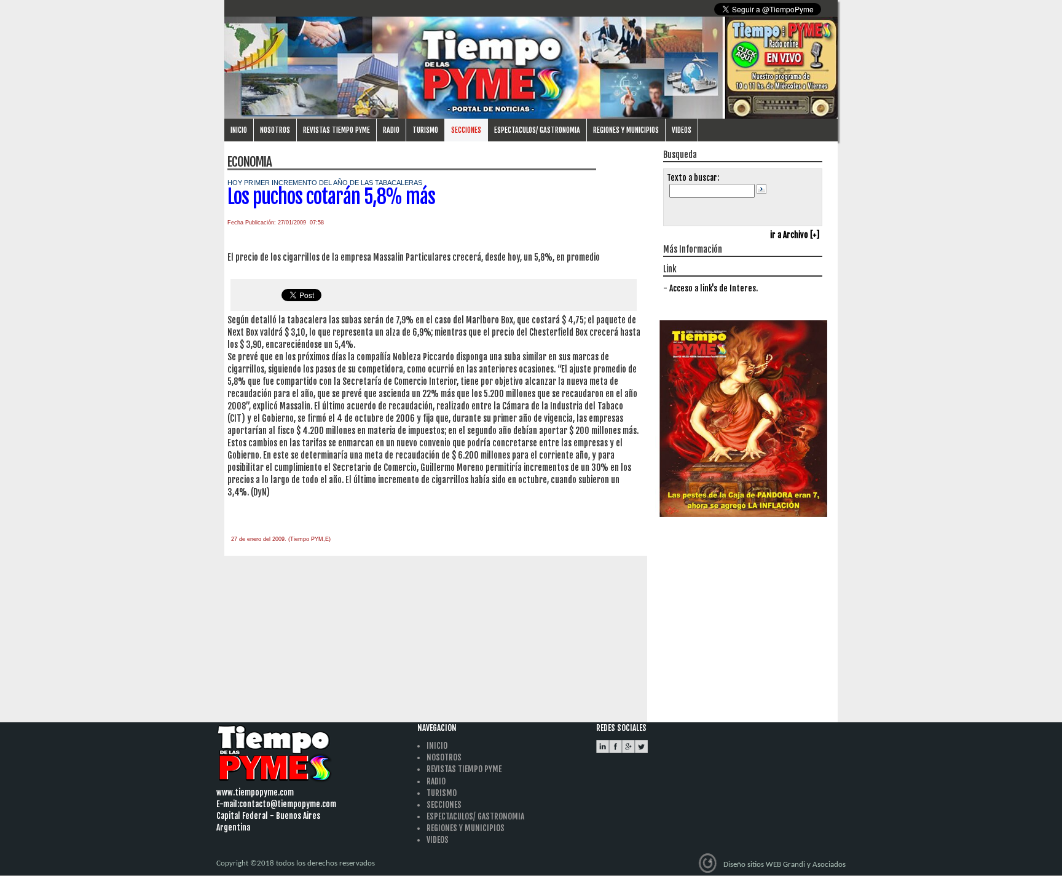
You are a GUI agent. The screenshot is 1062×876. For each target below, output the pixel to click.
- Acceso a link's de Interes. (710, 288)
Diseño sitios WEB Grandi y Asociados (784, 864)
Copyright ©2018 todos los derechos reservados (295, 863)
